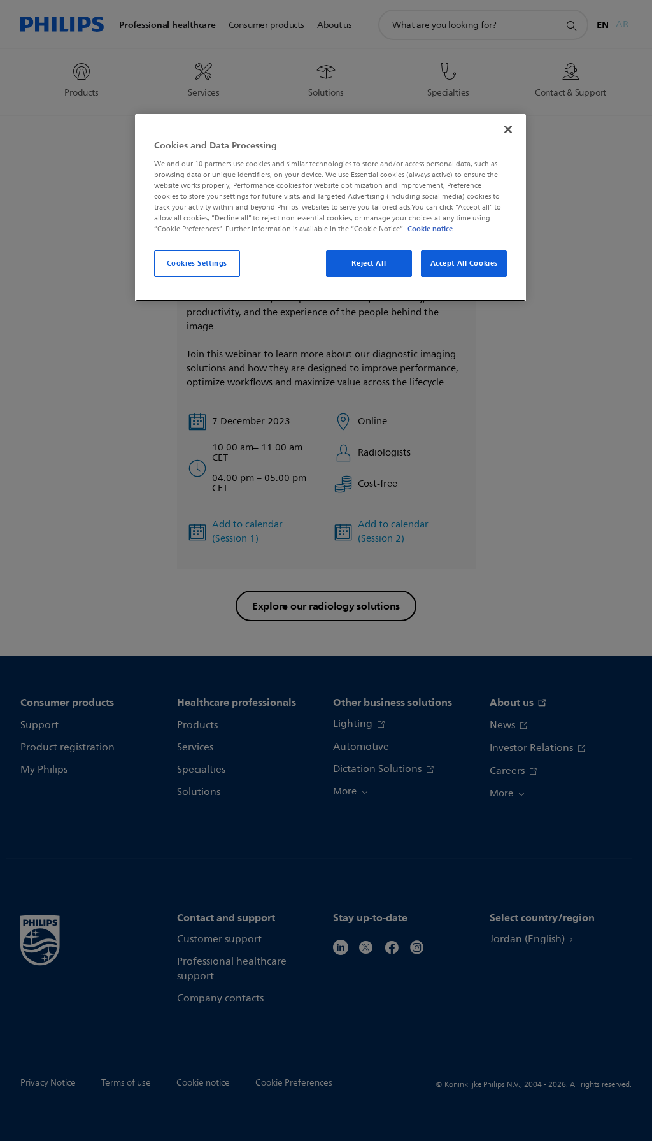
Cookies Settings (197, 263)
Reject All (368, 263)
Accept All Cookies (464, 263)
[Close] (508, 129)
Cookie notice (430, 228)
